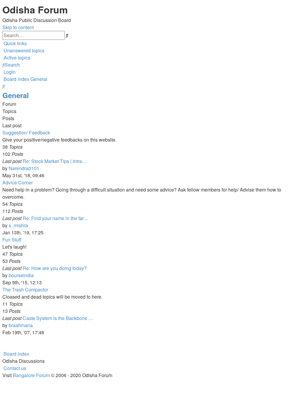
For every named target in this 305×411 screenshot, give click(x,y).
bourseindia (21, 275)
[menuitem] (23, 50)
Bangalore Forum (31, 375)
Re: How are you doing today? (55, 268)
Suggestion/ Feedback (26, 132)
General (15, 95)
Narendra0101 (24, 168)
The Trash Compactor (25, 289)
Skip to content (18, 27)
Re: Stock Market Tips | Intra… (55, 161)
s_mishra (18, 225)
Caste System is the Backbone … (58, 318)
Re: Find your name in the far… (55, 218)
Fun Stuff (11, 239)
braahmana (21, 325)
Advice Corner (17, 182)
